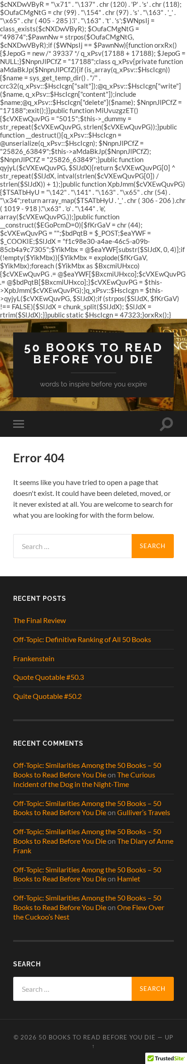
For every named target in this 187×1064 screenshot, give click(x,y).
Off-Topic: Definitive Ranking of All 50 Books (82, 639)
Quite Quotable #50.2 (47, 696)
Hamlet (128, 878)
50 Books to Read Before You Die (93, 353)
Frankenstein (33, 658)
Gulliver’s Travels (143, 812)
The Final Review (39, 620)
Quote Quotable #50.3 (48, 677)
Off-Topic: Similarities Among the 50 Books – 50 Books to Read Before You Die (87, 770)
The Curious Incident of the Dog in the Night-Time (84, 779)
